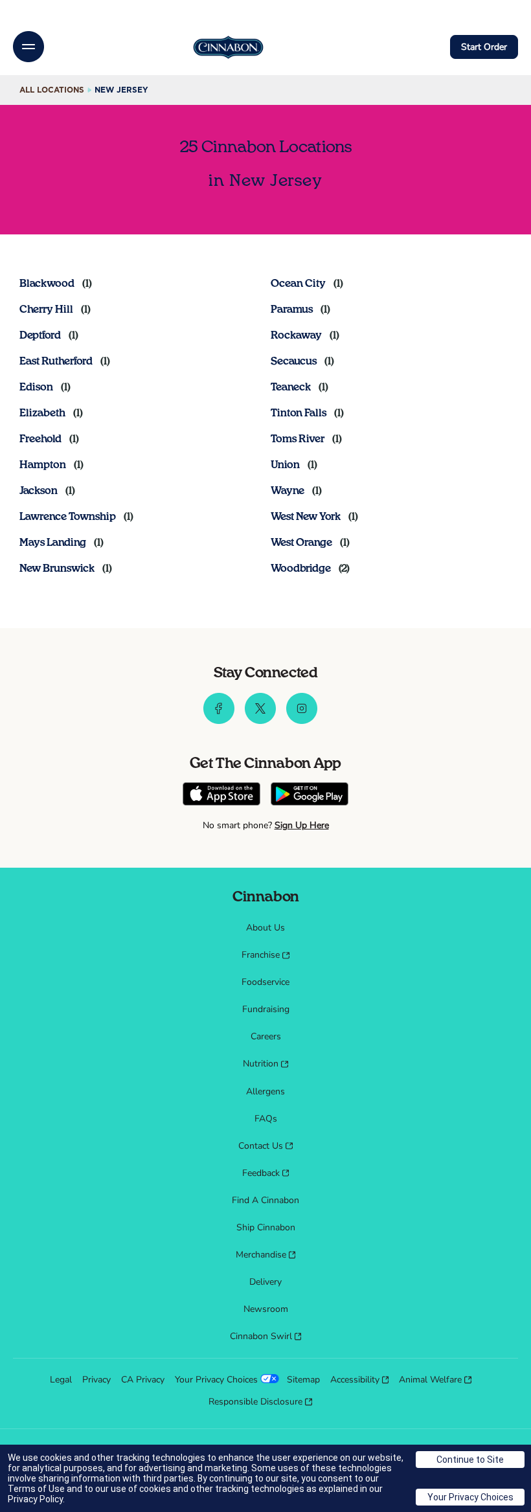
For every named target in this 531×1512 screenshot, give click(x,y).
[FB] (218, 721)
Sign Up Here (302, 825)
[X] (260, 721)
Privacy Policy (35, 1499)
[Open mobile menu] (28, 46)
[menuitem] (265, 928)
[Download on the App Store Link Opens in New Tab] (221, 795)
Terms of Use (36, 1489)
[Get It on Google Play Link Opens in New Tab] (309, 795)
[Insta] (301, 721)
